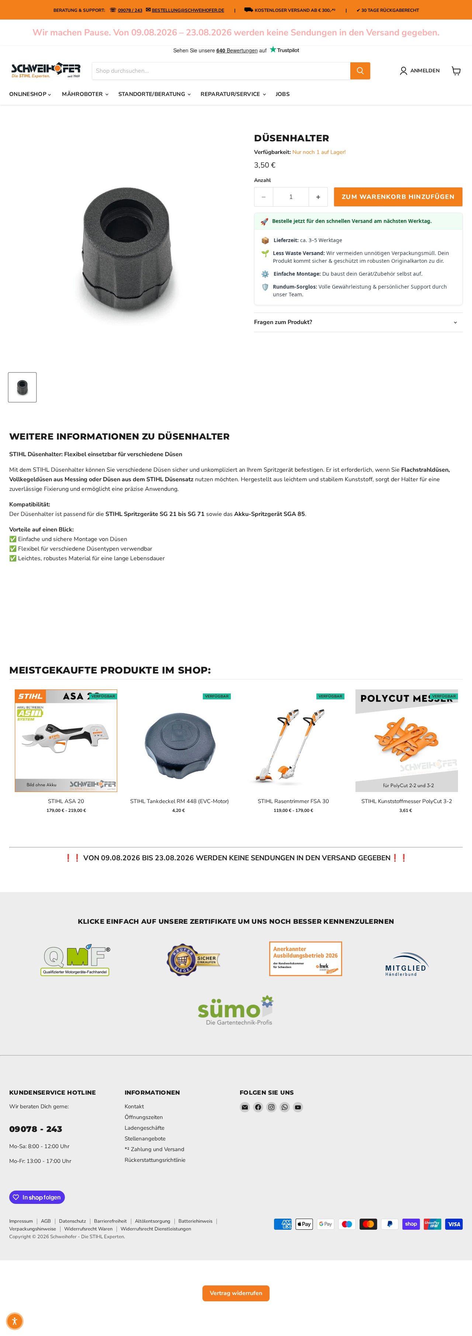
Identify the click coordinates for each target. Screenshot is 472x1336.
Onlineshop (28, 94)
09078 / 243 (130, 10)
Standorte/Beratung (152, 94)
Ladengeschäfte (144, 1128)
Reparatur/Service (231, 94)
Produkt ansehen (66, 748)
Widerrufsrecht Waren (88, 1229)
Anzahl (262, 180)
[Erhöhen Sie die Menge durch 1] (318, 197)
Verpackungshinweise (32, 1229)
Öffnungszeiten (144, 1117)
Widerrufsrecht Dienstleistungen (156, 1229)
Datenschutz (72, 1221)
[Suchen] (360, 70)
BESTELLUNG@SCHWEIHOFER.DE (188, 10)
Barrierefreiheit (110, 1221)
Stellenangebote (145, 1138)
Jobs (282, 94)
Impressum (21, 1221)
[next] (455, 754)
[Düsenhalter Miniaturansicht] (22, 387)
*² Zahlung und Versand (154, 1149)
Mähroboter (83, 94)
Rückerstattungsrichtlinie (155, 1160)
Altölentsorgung (152, 1221)
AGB (46, 1221)
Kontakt (134, 1106)
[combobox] (221, 70)
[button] (15, 1321)
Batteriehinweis (195, 1221)
